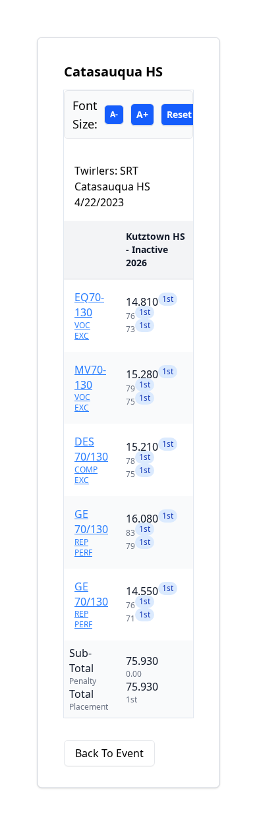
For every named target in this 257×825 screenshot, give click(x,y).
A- (114, 114)
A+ (142, 114)
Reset (179, 114)
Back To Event (109, 753)
